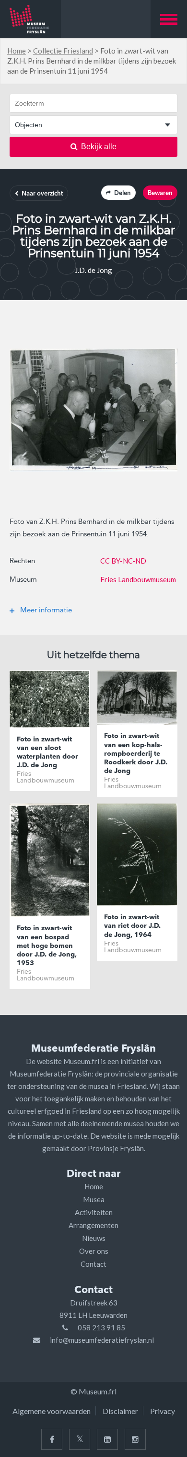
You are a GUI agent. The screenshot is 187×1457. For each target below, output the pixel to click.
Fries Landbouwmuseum (138, 579)
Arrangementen (93, 1225)
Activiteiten (94, 1212)
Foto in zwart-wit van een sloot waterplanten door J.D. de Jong (47, 752)
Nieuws (93, 1238)
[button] (169, 19)
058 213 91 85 (101, 1327)
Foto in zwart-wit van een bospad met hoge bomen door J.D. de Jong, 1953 (47, 946)
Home (16, 50)
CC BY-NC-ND (123, 560)
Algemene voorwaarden (51, 1410)
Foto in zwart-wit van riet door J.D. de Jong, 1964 (132, 926)
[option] (93, 410)
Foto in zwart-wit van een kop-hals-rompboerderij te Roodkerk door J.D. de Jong (135, 753)
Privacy (162, 1410)
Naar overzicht (42, 194)
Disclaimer (120, 1410)
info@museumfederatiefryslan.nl (102, 1340)
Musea (94, 1199)
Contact (93, 1264)
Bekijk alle (99, 146)
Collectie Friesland (63, 50)
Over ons (93, 1251)
